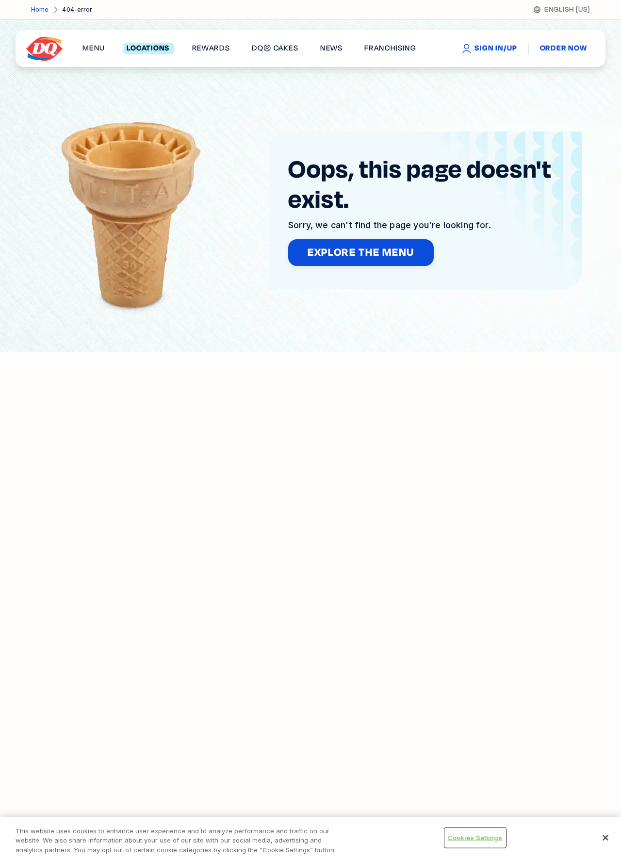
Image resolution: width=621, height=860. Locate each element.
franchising (390, 48)
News (331, 48)
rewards (211, 48)
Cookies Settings (475, 837)
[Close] (605, 837)
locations (148, 48)
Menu (93, 48)
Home (40, 9)
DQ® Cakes (275, 48)
